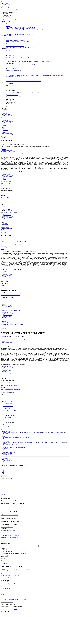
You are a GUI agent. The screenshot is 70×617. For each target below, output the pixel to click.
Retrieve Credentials (18, 606)
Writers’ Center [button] (6, 441)
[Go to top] (4, 476)
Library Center (9, 78)
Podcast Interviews (7, 16)
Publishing (14, 70)
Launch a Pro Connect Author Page (45, 442)
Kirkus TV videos (41, 435)
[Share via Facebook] (8, 121)
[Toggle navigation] (1, 7)
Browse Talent (17, 92)
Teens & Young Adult (35, 29)
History (33, 28)
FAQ (15, 447)
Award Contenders (20, 57)
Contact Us (5, 458)
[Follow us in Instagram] (3, 472)
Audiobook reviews (7, 12)
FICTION (5, 130)
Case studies (17, 81)
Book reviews (6, 11)
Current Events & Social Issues (12, 29)
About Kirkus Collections (20, 88)
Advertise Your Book (32, 442)
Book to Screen (9, 47)
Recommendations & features (26, 81)
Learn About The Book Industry (60, 442)
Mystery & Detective (27, 27)
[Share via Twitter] (7, 122)
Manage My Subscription (18, 440)
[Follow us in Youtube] (3, 473)
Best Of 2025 (25, 34)
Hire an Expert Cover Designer (52, 75)
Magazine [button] (5, 58)
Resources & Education (11, 68)
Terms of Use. (23, 553)
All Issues (20, 64)
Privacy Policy (6, 449)
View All (8, 26)
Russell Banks (5, 336)
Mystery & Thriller (21, 41)
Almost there (3, 528)
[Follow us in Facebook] (3, 470)
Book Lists (10, 435)
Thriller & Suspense (18, 27)
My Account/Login (28, 444)
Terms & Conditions (7, 451)
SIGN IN (8, 3)
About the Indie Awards (11, 57)
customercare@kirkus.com (20, 583)
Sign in (2, 553)
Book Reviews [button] (6, 21)
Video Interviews (7, 15)
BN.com (13, 134)
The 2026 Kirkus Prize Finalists (17, 118)
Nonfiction (19, 28)
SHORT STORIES (5, 197)
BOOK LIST (7, 118)
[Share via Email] (7, 123)
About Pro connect (24, 92)
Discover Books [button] (6, 431)
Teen (18, 40)
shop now (3, 133)
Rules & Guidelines (28, 57)
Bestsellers (8, 34)
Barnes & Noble (7, 134)
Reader (5, 548)
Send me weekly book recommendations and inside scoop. (13, 555)
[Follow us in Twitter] (3, 471)
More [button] (4, 82)
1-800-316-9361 (8, 583)
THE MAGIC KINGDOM (9, 415)
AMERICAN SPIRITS (8, 406)
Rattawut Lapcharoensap (7, 241)
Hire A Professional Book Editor (13, 75)
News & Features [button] (7, 35)
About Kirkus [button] (6, 446)
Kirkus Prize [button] (6, 436)
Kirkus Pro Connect (20, 444)
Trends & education (10, 81)
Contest (12, 447)
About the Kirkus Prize (19, 53)
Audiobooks (8, 27)
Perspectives (12, 46)
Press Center (19, 447)
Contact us (5, 448)
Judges (34, 57)
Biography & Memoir (26, 28)
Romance (34, 27)
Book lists (13, 34)
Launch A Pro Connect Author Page (16, 76)
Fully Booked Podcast (30, 47)
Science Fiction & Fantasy (11, 28)
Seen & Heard (21, 46)
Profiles (7, 46)
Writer (4, 549)
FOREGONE (6, 424)
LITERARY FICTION (6, 295)
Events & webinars (37, 81)
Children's (42, 29)
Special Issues (15, 64)
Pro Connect (6, 17)
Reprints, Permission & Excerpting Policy (8, 454)
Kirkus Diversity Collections (9, 444)
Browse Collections (10, 88)
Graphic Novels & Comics (25, 29)
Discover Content (10, 92)
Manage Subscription (26, 64)
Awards (16, 46)
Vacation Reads (31, 34)
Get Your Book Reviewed (25, 75)
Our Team (8, 447)
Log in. (13, 530)
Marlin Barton (5, 144)
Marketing (19, 70)
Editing (10, 70)
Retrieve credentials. (13, 537)
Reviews (5, 128)
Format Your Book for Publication (38, 75)
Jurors (25, 53)
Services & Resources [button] (8, 66)
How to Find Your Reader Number (18, 599)
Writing (7, 70)
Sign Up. (15, 609)
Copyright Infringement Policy (9, 452)
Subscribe (33, 64)
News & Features (7, 13)
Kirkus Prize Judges (26, 437)
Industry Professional (8, 551)
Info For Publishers (26, 447)
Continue (15, 514)
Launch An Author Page (34, 92)
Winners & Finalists (10, 53)
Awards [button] (5, 48)
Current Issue (9, 64)
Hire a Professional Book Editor (10, 442)
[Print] (4, 125)
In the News (15, 47)
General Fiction (9, 40)
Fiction (12, 27)
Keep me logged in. (5, 556)
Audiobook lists (18, 34)
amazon (2, 134)
